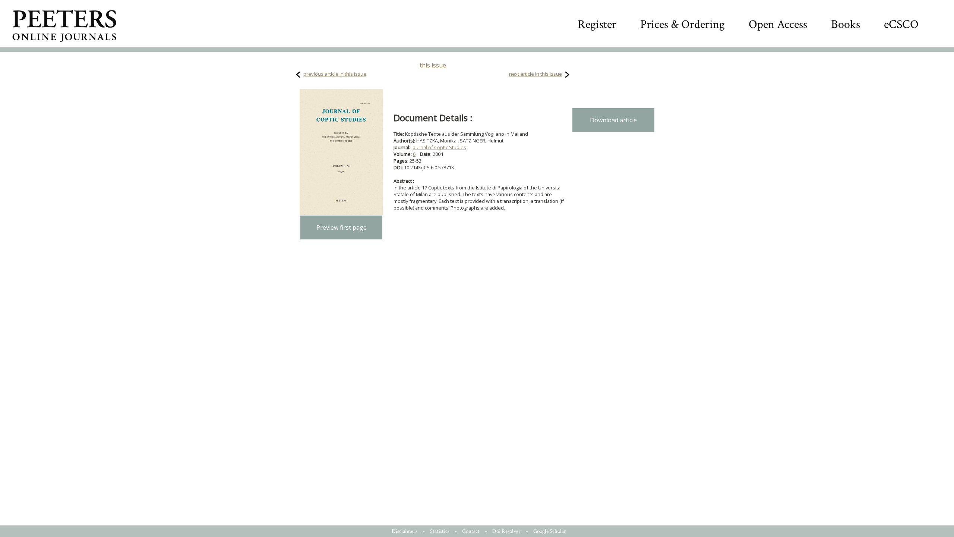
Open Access (778, 24)
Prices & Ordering (682, 24)
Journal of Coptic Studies (438, 147)
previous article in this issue (334, 73)
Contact (471, 531)
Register (597, 24)
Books (845, 24)
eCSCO (901, 24)
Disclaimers (404, 531)
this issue (433, 65)
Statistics (439, 531)
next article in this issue (535, 73)
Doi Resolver (506, 531)
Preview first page (341, 227)
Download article (613, 120)
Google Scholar (549, 531)
